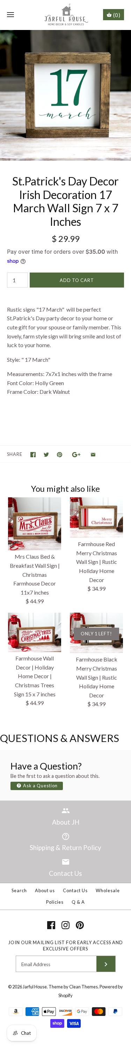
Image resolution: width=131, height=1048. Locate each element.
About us (45, 890)
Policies (55, 902)
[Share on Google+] (76, 454)
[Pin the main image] (59, 454)
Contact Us (75, 890)
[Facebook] (51, 925)
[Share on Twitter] (46, 454)
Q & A (78, 902)
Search (19, 890)
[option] (65, 95)
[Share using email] (93, 454)
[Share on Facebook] (33, 454)
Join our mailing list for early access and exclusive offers (65, 945)
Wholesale (108, 890)
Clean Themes (83, 986)
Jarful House (35, 986)
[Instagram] (65, 925)
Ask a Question (40, 785)
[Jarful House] (65, 14)
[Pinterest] (80, 925)
